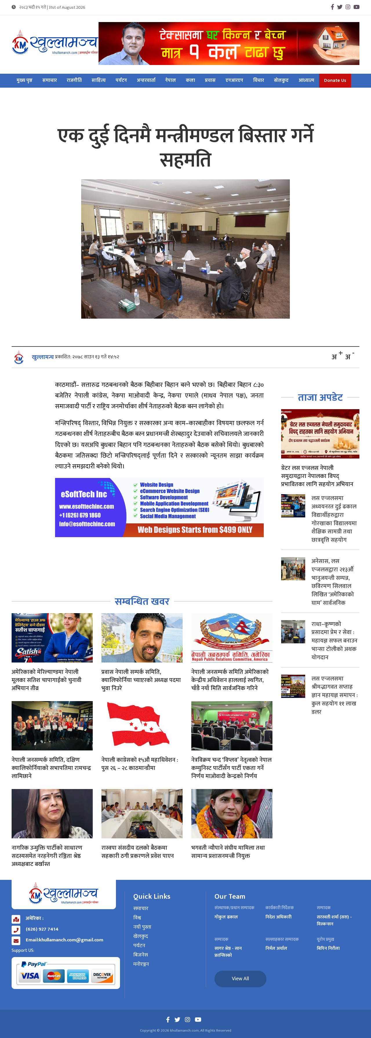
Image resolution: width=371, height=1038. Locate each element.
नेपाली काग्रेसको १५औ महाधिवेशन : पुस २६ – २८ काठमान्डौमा (139, 764)
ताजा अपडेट (320, 397)
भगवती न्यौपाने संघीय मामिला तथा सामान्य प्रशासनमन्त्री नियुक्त (228, 852)
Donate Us (335, 80)
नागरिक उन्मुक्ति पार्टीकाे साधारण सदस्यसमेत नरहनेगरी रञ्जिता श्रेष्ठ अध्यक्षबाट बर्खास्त (47, 856)
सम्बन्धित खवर (142, 601)
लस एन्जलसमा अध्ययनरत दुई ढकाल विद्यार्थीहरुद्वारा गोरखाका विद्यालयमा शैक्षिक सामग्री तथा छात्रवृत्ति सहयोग (334, 519)
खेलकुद (281, 80)
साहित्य (99, 80)
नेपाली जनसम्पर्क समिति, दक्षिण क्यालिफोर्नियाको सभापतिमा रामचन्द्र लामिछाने (51, 768)
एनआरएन (234, 80)
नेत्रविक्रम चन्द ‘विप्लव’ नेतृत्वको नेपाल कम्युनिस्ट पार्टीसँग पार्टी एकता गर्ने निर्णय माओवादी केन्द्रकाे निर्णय (231, 768)
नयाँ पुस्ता (142, 927)
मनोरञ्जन (141, 965)
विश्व (137, 918)
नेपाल (170, 80)
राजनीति (74, 80)
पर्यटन (121, 80)
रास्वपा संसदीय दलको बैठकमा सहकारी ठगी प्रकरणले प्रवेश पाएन (137, 852)
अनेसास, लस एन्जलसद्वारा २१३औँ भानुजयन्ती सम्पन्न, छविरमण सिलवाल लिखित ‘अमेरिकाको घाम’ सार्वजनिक (333, 582)
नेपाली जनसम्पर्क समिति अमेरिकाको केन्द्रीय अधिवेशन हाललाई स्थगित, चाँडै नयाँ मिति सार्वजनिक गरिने (230, 680)
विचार (258, 80)
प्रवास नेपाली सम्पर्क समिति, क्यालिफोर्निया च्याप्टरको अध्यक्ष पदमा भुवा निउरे (141, 680)
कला (190, 80)
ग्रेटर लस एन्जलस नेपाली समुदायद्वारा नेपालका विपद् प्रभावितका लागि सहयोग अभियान (317, 476)
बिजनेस (140, 955)
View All (240, 978)
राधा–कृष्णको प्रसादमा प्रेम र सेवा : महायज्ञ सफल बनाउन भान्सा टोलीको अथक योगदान (334, 640)
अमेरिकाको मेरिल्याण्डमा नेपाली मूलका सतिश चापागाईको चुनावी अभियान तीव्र (46, 680)
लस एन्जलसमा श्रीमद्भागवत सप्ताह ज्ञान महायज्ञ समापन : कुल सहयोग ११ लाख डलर (335, 695)
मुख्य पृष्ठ (24, 80)
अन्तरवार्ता (146, 80)
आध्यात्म (306, 80)
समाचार (49, 80)
